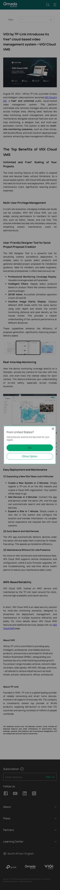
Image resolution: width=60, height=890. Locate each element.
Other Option (29, 456)
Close (53, 428)
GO (30, 448)
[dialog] (30, 445)
